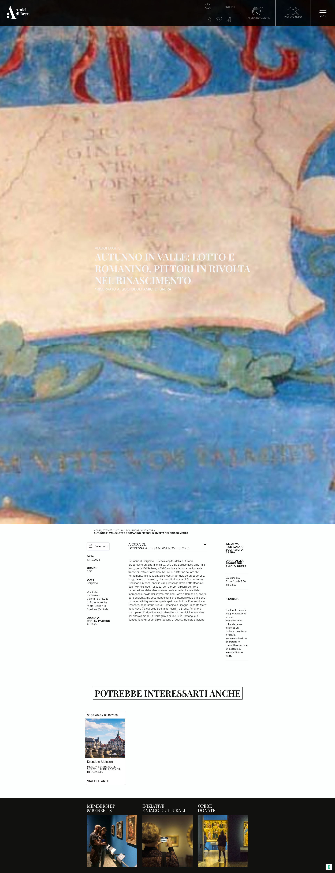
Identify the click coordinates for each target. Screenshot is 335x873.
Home (97, 530)
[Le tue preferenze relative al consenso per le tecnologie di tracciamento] (329, 867)
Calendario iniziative (140, 530)
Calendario (101, 546)
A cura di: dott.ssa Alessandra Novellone (158, 546)
